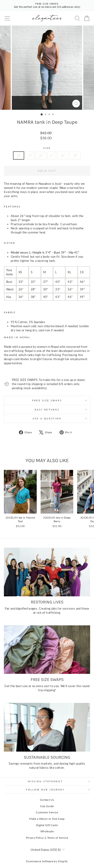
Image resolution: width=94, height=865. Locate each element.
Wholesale (47, 831)
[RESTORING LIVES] (47, 572)
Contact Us (47, 799)
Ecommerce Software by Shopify (47, 861)
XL (63, 155)
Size (47, 148)
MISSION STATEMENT (45, 781)
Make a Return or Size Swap (47, 818)
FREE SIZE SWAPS (47, 400)
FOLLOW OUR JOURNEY (45, 789)
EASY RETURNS (47, 409)
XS (19, 155)
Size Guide (47, 806)
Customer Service (47, 812)
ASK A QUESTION (47, 418)
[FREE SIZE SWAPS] (47, 649)
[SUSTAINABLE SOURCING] (47, 727)
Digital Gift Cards (47, 825)
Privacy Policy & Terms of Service (47, 837)
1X (75, 155)
